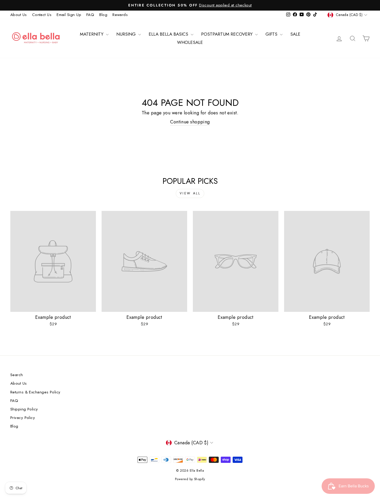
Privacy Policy (22, 418)
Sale (295, 34)
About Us (18, 15)
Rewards (120, 15)
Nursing (126, 34)
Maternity (92, 34)
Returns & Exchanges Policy (35, 392)
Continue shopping (190, 122)
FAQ (90, 15)
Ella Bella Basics (169, 34)
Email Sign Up (69, 15)
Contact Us (42, 15)
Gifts (272, 34)
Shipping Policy (24, 409)
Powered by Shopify (190, 479)
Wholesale (190, 42)
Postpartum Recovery (227, 34)
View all (190, 193)
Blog (103, 15)
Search (16, 375)
